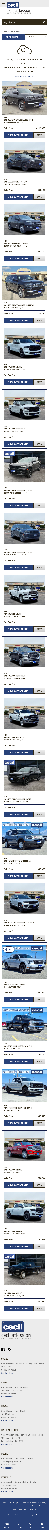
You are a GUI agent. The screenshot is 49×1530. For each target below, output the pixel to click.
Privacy (30, 1515)
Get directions (7, 1373)
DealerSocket (25, 1506)
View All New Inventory (24, 76)
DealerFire (7, 1506)
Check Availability (18, 135)
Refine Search (13, 37)
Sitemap (38, 1515)
